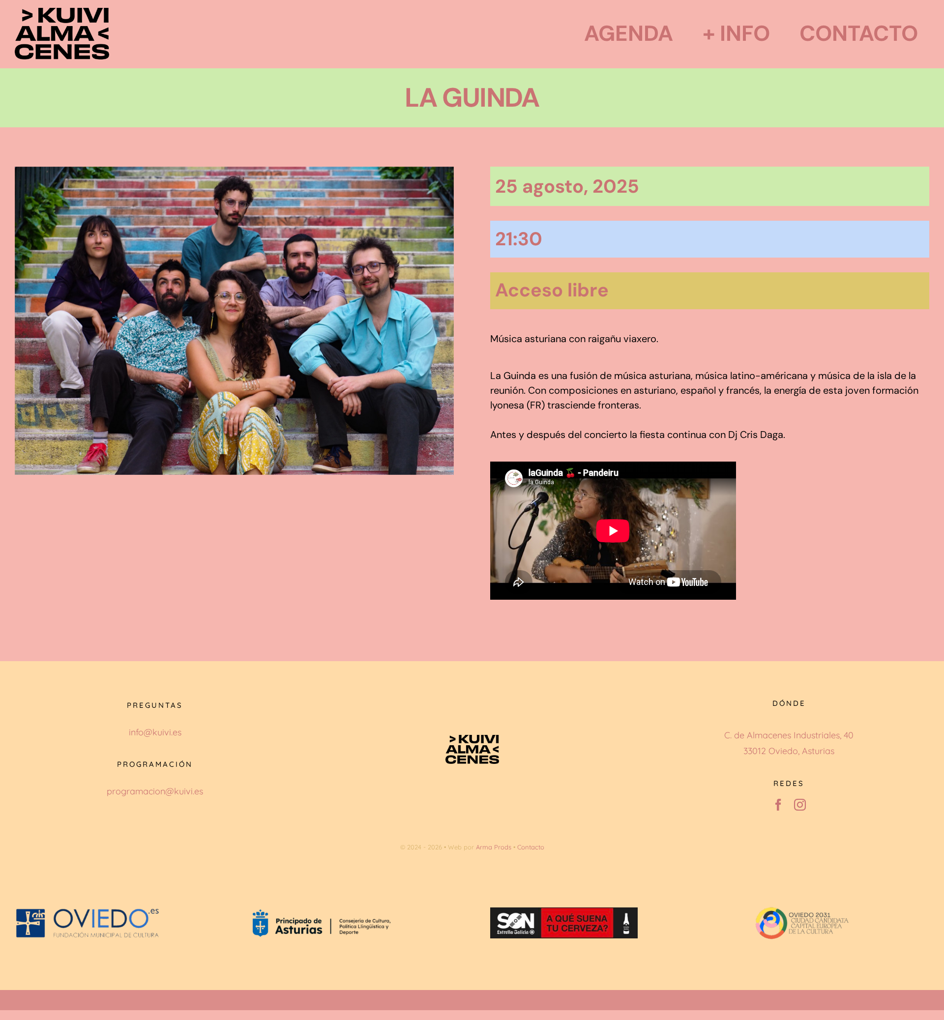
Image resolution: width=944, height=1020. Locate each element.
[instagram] (800, 805)
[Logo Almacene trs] (62, 12)
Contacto (530, 847)
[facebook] (778, 805)
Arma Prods (493, 847)
